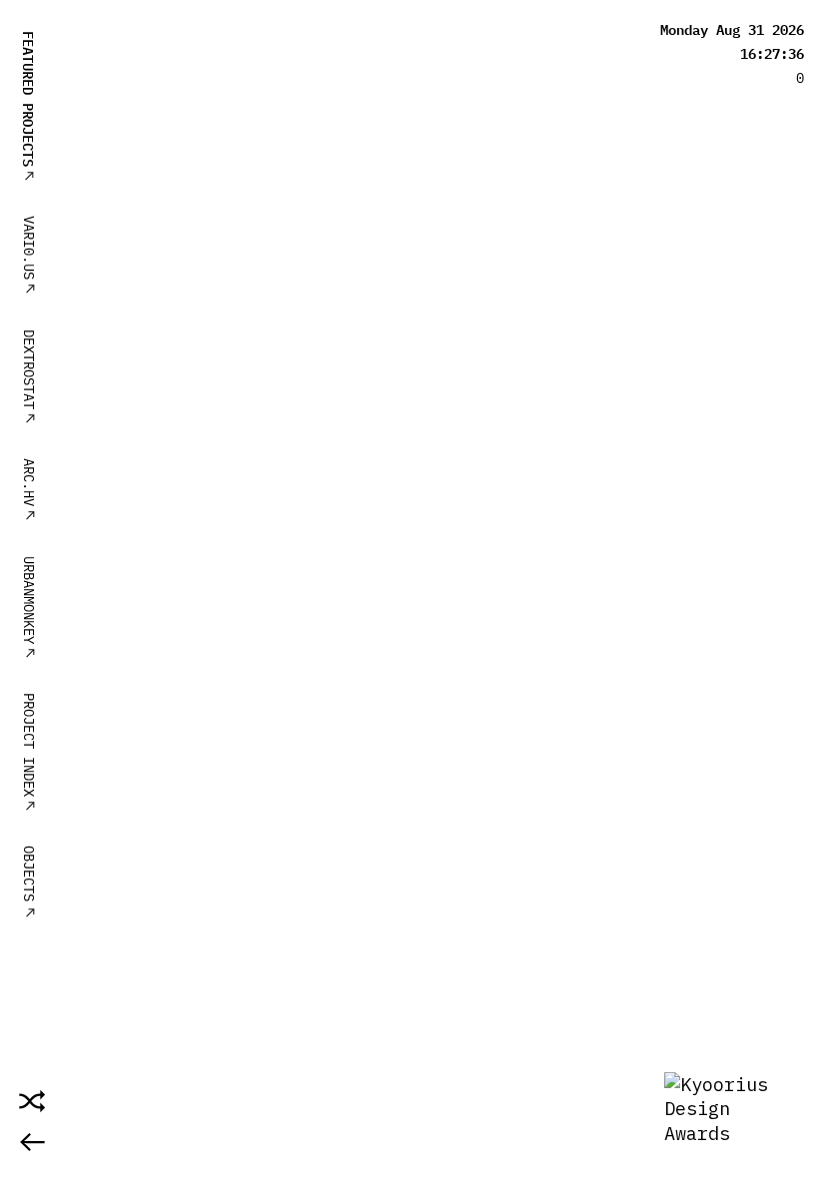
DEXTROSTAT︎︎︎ (28, 377)
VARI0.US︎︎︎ (28, 255)
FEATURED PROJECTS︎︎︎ (28, 107)
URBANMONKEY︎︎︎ (28, 608)
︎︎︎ (28, 911)
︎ (32, 1101)
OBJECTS (28, 873)
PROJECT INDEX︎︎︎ (28, 753)
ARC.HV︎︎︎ (28, 490)
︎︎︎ (32, 1141)
